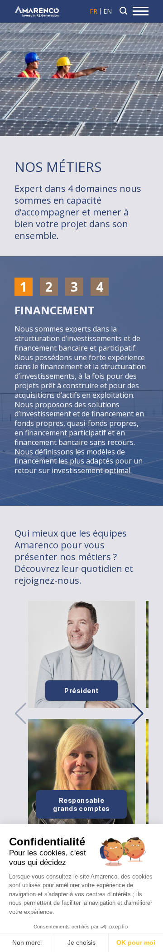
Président (81, 690)
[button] (138, 713)
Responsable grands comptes (81, 804)
